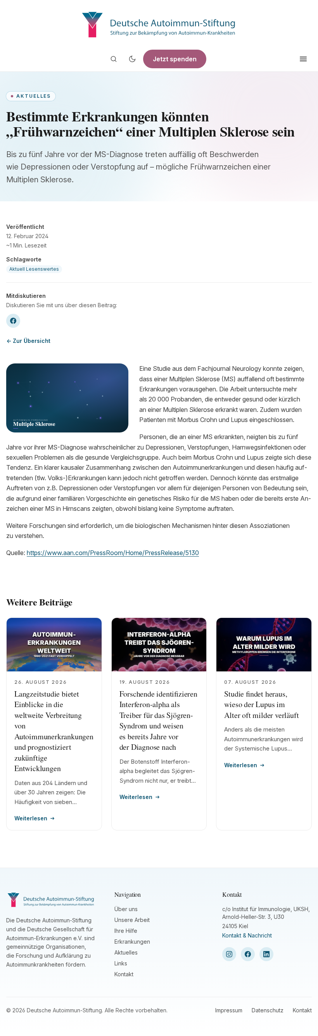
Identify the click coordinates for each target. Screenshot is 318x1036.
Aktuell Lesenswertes (34, 269)
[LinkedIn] (266, 954)
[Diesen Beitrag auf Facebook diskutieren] (13, 321)
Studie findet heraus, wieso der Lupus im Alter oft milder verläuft (261, 704)
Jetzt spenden (175, 59)
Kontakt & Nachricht (247, 935)
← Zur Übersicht (28, 340)
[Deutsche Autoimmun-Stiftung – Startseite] (159, 23)
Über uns (126, 909)
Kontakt (123, 974)
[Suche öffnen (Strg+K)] (113, 59)
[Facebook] (248, 954)
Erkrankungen (132, 941)
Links (120, 963)
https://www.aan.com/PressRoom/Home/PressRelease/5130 (113, 553)
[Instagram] (229, 954)
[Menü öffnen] (303, 58)
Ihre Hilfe (125, 930)
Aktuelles (126, 952)
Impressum (228, 1010)
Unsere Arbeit (132, 920)
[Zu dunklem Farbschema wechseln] (132, 59)
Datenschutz (267, 1010)
